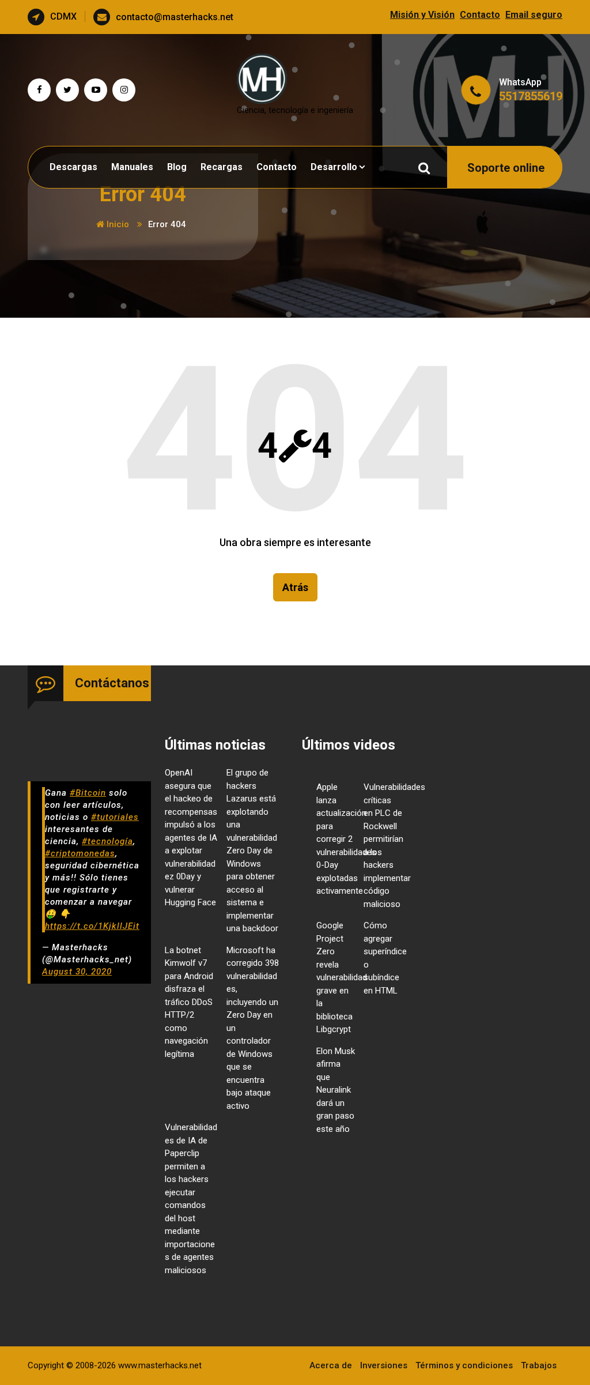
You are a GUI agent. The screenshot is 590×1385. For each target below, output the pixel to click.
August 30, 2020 (77, 971)
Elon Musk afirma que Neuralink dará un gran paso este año (335, 1090)
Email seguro (533, 14)
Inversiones (383, 1365)
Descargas (73, 166)
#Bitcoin (88, 793)
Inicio (116, 224)
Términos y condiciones (464, 1365)
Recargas (222, 166)
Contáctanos (112, 683)
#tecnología (107, 841)
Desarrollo (334, 166)
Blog (177, 166)
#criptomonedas (80, 853)
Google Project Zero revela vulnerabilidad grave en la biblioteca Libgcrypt (341, 977)
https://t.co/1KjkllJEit (92, 926)
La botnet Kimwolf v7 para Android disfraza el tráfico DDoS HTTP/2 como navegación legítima (189, 1002)
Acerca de (330, 1365)
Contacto (480, 14)
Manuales (132, 166)
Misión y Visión (422, 14)
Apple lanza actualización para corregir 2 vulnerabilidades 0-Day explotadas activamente (346, 839)
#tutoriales (115, 817)
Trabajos (539, 1365)
